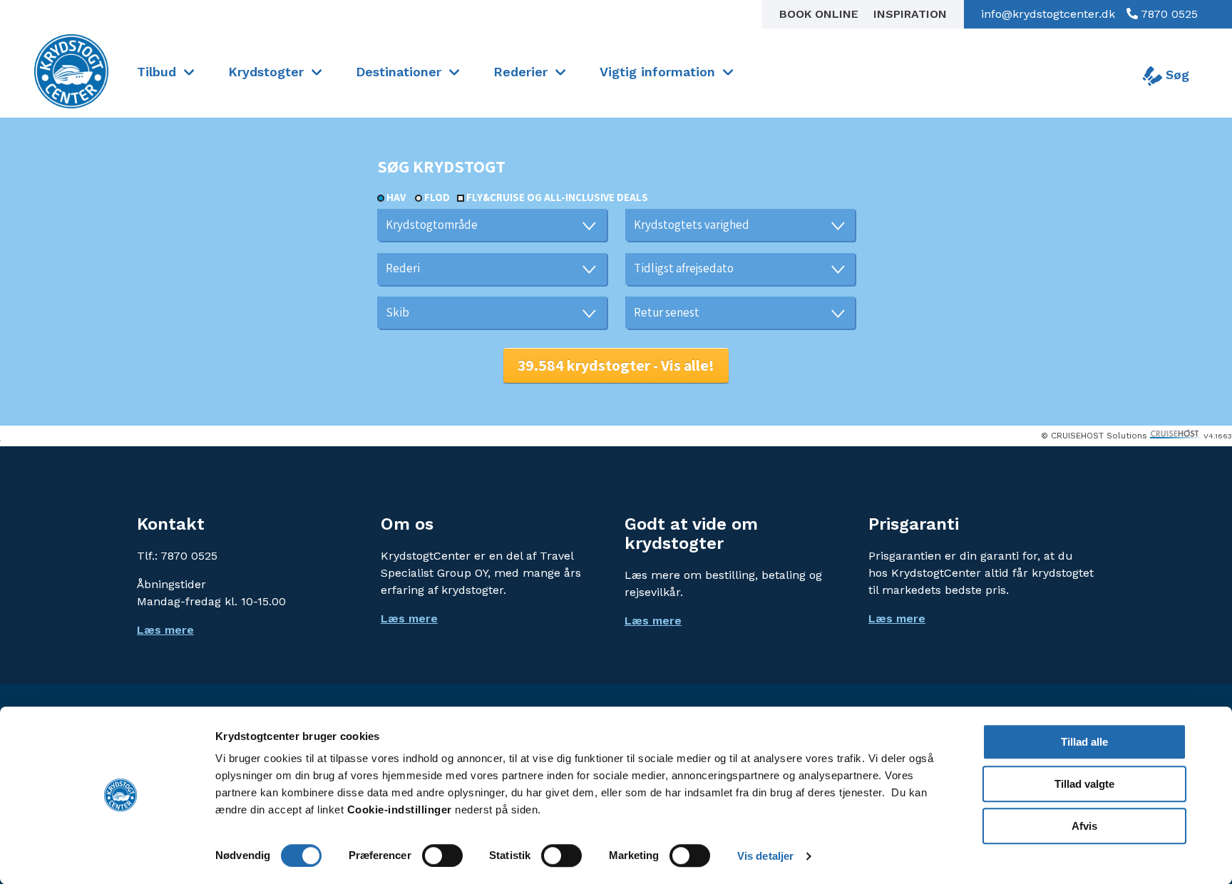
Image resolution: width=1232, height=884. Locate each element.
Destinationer (398, 71)
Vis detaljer (765, 856)
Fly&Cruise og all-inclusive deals (557, 197)
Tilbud (156, 71)
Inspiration (910, 14)
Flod (437, 197)
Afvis (1084, 826)
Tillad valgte (1084, 784)
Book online (820, 14)
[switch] (442, 855)
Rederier (520, 71)
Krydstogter (266, 71)
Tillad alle (1084, 742)
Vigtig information (657, 71)
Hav (396, 197)
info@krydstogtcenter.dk (1048, 14)
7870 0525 (1168, 14)
